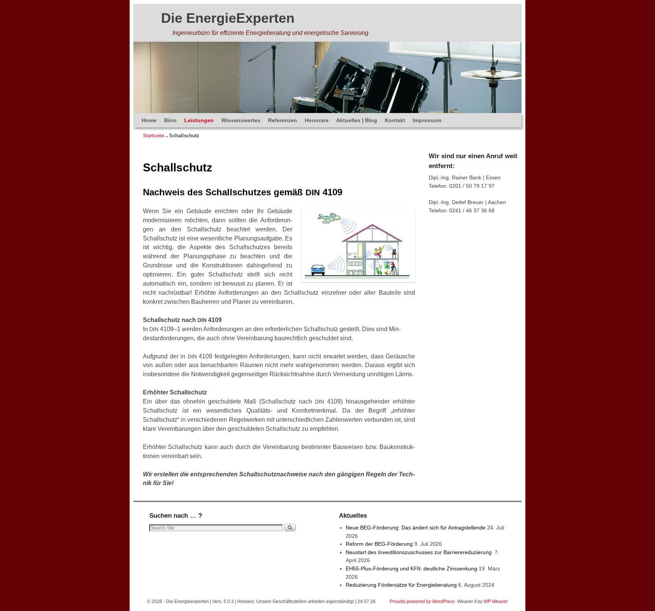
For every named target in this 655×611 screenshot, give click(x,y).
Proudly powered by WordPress (422, 601)
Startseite (153, 135)
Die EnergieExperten (228, 18)
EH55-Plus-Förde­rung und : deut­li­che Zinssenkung (411, 568)
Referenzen (282, 120)
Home (149, 120)
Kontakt (395, 120)
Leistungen (199, 120)
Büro (170, 120)
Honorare (317, 120)
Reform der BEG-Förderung (379, 544)
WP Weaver (496, 601)
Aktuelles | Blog (356, 120)
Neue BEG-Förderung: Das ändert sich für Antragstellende (416, 528)
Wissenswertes (240, 120)
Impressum (427, 120)
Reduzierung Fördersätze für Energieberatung (401, 585)
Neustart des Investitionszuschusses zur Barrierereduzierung (419, 552)
